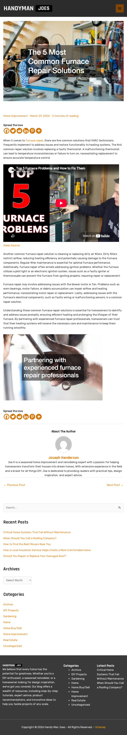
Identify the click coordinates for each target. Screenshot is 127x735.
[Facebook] (6, 131)
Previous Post (14, 485)
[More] (39, 131)
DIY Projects (11, 610)
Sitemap (100, 727)
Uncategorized (12, 646)
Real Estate (10, 640)
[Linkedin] (26, 131)
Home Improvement (15, 115)
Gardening (9, 616)
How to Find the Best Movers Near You (27, 544)
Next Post (115, 485)
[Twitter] (13, 131)
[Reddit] (19, 131)
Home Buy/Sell (12, 628)
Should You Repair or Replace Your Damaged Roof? (34, 556)
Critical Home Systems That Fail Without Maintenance (36, 532)
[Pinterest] (32, 131)
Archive (8, 604)
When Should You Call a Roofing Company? (29, 538)
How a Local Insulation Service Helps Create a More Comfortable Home (47, 550)
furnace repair (34, 140)
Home (6, 622)
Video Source (11, 245)
